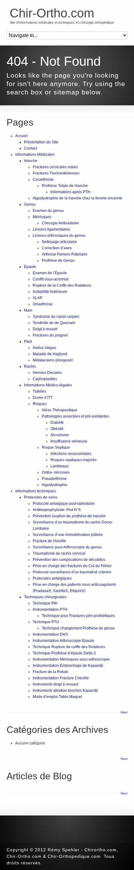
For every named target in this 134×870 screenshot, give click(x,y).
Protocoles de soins (40, 497)
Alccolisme (59, 435)
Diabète (57, 422)
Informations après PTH (70, 192)
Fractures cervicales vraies (55, 167)
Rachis (30, 366)
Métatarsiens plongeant (53, 360)
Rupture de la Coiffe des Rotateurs (62, 285)
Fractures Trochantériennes (56, 173)
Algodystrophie (54, 485)
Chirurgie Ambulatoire (60, 223)
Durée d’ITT (43, 397)
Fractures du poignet (50, 335)
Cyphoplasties (45, 379)
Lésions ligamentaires (51, 229)
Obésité (57, 429)
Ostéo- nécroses (55, 472)
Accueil (21, 136)
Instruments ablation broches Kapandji (65, 690)
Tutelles (39, 391)
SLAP (37, 298)
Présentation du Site (41, 142)
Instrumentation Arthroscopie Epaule (63, 640)
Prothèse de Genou (58, 260)
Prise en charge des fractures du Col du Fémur (72, 566)
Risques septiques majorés (73, 460)
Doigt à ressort (45, 329)
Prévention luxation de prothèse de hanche (69, 516)
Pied (28, 341)
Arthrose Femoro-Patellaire (65, 254)
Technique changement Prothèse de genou (78, 628)
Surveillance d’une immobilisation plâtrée (68, 535)
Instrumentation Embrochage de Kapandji (68, 665)
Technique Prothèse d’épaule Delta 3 (64, 653)
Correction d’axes (57, 248)
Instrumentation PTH (50, 609)
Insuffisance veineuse (68, 441)
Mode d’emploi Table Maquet (57, 697)
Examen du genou (48, 210)
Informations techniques (35, 491)
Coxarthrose (43, 179)
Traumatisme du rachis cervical (59, 553)
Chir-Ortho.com (52, 13)
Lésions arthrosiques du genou (59, 235)
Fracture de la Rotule (50, 672)
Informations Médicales (35, 154)
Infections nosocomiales (70, 454)
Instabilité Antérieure (50, 291)
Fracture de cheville (49, 541)
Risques (40, 404)
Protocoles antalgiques (52, 578)
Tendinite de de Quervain (54, 323)
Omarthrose (43, 304)
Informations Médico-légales (48, 385)
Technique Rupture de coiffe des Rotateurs (69, 647)
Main (28, 310)
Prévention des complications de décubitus (69, 559)
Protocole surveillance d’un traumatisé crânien (72, 572)
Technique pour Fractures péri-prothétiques (78, 616)
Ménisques (42, 217)
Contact (30, 148)
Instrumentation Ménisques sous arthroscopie (71, 659)
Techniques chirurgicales (45, 597)
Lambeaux (59, 466)
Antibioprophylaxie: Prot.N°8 (57, 510)
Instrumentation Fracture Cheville (61, 678)
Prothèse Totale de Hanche (65, 186)
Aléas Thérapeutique (59, 410)
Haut (124, 712)
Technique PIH (45, 603)
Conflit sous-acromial (51, 279)
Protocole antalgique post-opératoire (64, 503)
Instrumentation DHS (50, 634)
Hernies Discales (47, 372)
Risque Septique (56, 447)
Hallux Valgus (44, 348)
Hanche (30, 161)
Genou (30, 204)
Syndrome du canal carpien (56, 316)
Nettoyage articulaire (59, 242)
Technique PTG (46, 622)
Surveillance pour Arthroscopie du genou (67, 547)
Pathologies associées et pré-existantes (75, 416)
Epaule (30, 267)
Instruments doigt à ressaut (55, 684)
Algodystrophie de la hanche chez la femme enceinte (77, 198)
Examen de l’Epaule (50, 273)
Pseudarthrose (54, 478)
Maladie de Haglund (50, 354)
